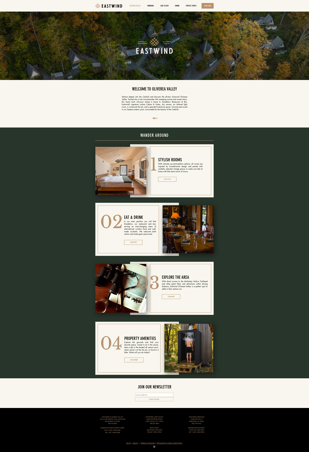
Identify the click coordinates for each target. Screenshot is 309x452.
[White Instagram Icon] (154, 446)
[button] (177, 6)
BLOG (128, 443)
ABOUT (135, 443)
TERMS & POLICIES (148, 443)
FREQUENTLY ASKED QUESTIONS (169, 443)
